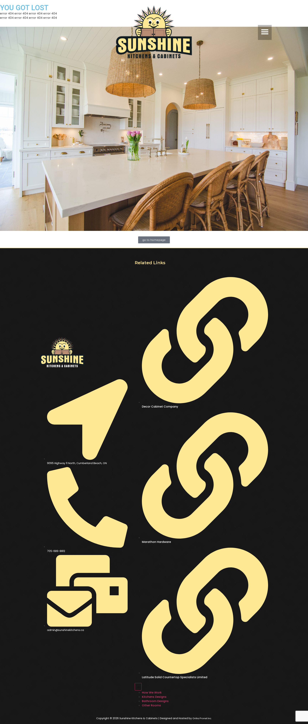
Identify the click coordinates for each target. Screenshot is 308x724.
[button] (234, 32)
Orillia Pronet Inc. (202, 718)
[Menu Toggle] (138, 686)
